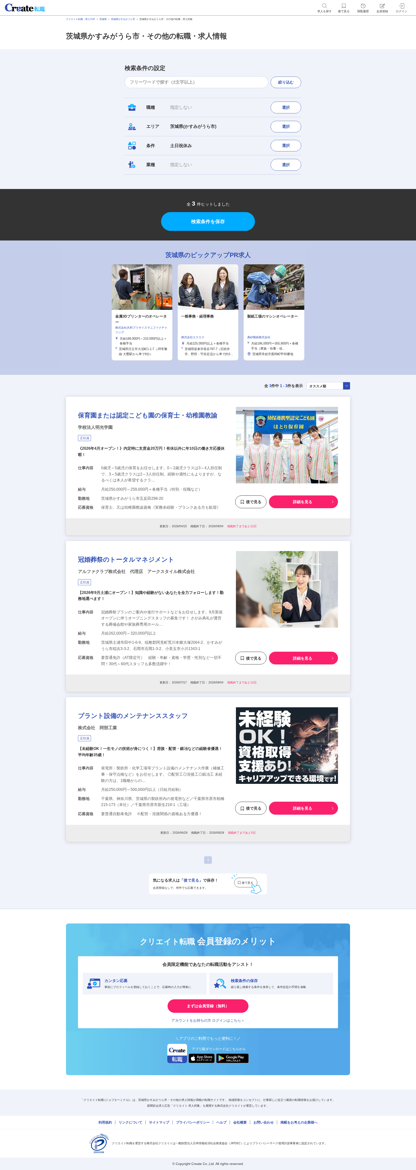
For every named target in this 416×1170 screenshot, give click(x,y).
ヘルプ (221, 1122)
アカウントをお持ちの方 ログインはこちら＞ (208, 1020)
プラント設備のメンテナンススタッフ (133, 715)
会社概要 (240, 1122)
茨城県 (103, 19)
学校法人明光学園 (95, 427)
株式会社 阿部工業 (97, 727)
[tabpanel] (208, 312)
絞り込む (286, 82)
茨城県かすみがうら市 (123, 19)
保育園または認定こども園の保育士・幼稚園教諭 (147, 415)
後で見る (253, 502)
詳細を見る (302, 502)
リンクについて (130, 1122)
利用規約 (105, 1122)
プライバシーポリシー (193, 1122)
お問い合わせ (264, 1122)
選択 (286, 107)
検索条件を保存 (208, 221)
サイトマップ (159, 1122)
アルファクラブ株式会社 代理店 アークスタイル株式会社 (136, 571)
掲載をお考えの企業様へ (299, 1122)
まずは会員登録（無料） (208, 1006)
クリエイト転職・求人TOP (80, 19)
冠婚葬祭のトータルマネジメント (126, 559)
